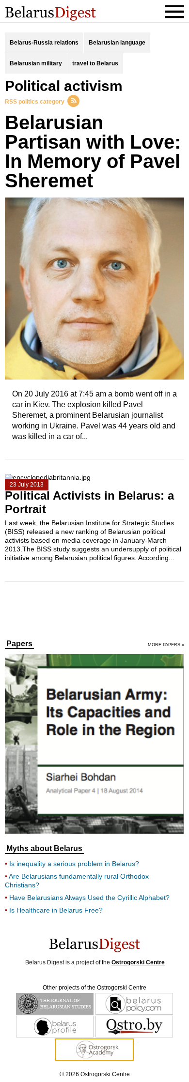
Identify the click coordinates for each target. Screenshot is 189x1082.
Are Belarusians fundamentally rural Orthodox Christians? (77, 880)
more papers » (166, 645)
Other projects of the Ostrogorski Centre (94, 988)
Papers (19, 644)
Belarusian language (117, 42)
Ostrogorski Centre (138, 962)
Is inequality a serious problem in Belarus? (74, 864)
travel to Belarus (95, 63)
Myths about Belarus (44, 849)
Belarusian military (36, 63)
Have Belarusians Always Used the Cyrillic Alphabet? (89, 897)
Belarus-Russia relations (44, 42)
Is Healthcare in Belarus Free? (56, 910)
